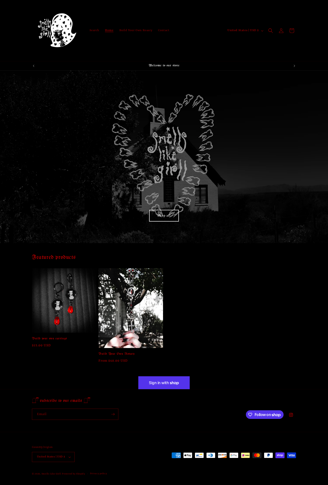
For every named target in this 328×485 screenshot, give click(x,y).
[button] (270, 30)
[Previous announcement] (33, 65)
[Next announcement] (294, 65)
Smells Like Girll (51, 474)
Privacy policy (98, 473)
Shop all (164, 215)
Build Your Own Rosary (116, 354)
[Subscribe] (113, 414)
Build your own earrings (49, 338)
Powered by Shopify (73, 474)
